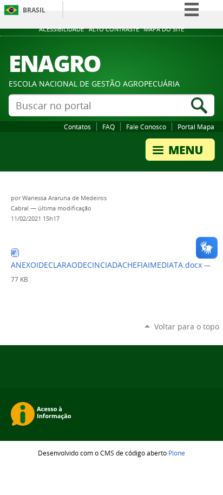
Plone (176, 452)
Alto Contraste (114, 29)
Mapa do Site (163, 29)
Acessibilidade (61, 29)
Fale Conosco (146, 126)
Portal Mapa (196, 126)
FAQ (108, 126)
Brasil (34, 10)
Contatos (77, 126)
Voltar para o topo (186, 326)
